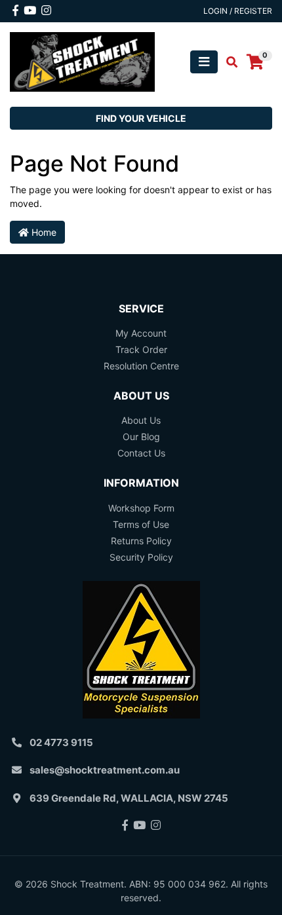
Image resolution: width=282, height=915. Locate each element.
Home (42, 232)
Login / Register (237, 11)
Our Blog (141, 436)
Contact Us (141, 452)
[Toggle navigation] (204, 61)
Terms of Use (141, 524)
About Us (141, 420)
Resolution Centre (141, 365)
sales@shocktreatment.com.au (105, 770)
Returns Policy (141, 540)
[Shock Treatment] (82, 60)
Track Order (141, 349)
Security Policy (141, 557)
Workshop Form (141, 508)
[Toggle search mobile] (228, 62)
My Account (141, 333)
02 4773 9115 (61, 742)
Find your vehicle (141, 118)
